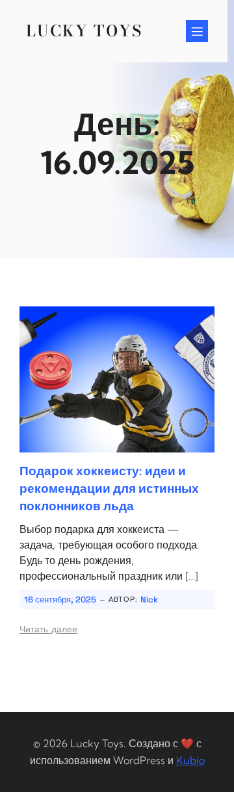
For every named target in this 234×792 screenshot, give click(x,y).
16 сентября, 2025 (60, 599)
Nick (149, 599)
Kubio (190, 760)
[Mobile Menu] (197, 31)
